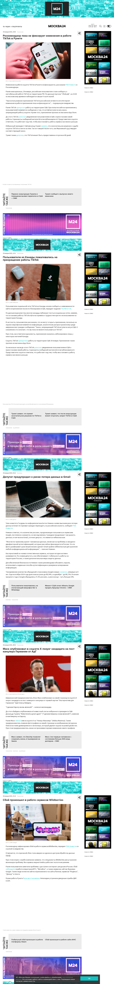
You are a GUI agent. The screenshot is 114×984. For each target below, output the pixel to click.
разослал (22, 117)
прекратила (23, 341)
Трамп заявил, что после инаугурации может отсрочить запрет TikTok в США (61, 415)
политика (8, 599)
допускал (20, 135)
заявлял (44, 126)
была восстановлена (31, 878)
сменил (18, 720)
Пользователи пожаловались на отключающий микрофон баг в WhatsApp (24, 588)
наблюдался (10, 869)
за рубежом (16, 427)
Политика (19, 473)
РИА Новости (71, 85)
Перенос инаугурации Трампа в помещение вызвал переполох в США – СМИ (27, 196)
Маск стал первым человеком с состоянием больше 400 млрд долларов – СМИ (58, 739)
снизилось (63, 572)
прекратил (20, 107)
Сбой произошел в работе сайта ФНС (60, 940)
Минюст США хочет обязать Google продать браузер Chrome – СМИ (59, 587)
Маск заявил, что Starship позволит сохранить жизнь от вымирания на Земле (25, 739)
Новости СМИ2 (7, 238)
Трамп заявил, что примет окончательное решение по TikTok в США (26, 416)
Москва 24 (57, 26)
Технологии (20, 32)
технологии (9, 208)
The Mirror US (66, 309)
